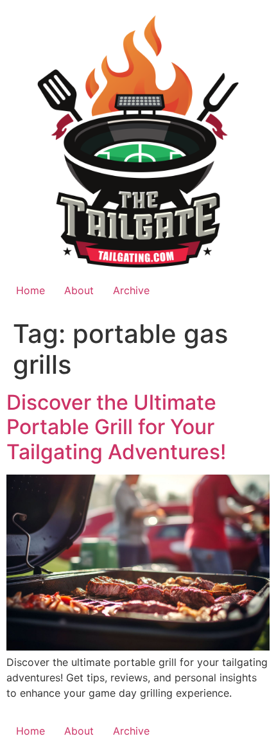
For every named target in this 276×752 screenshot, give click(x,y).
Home (30, 290)
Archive (131, 290)
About (79, 290)
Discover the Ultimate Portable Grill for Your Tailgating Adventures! (116, 427)
